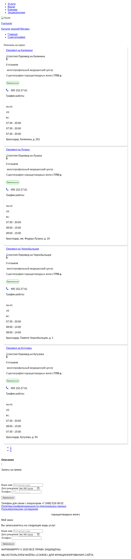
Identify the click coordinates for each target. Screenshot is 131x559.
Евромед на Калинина (19, 50)
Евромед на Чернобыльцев (22, 248)
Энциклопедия (16, 12)
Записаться (13, 83)
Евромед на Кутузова (19, 348)
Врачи (11, 6)
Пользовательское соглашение (19, 509)
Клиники (12, 9)
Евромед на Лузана (18, 149)
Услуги (11, 4)
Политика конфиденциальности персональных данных (33, 506)
